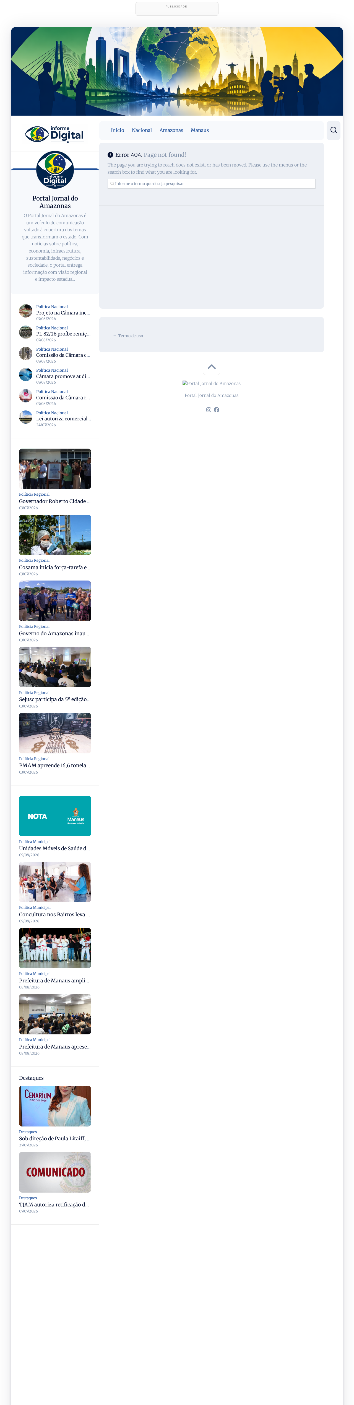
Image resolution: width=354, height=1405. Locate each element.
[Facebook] (216, 410)
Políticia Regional (34, 494)
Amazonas (171, 130)
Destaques (28, 1132)
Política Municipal (35, 841)
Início (117, 130)
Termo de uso (130, 335)
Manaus (200, 130)
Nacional (142, 130)
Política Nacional (52, 306)
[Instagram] (209, 410)
